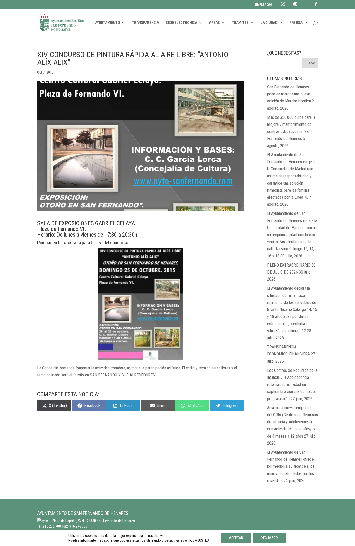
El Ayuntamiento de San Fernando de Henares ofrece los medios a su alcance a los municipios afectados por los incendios (290, 466)
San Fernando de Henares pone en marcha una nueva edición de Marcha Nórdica (289, 93)
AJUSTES (202, 540)
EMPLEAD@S (264, 4)
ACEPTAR (236, 538)
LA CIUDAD (269, 23)
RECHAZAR (269, 538)
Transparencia (145, 23)
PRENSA (295, 23)
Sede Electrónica (181, 23)
